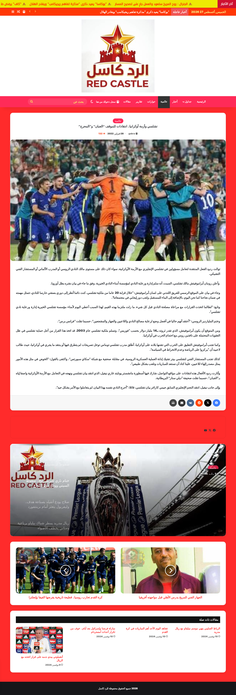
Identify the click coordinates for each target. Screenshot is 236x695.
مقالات (127, 101)
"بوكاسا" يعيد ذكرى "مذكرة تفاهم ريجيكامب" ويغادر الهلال (124, 4)
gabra (132, 133)
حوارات (151, 101)
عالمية (164, 101)
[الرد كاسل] (118, 55)
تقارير (139, 101)
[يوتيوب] (205, 430)
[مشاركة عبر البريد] (181, 403)
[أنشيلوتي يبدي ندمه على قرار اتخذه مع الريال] (39, 640)
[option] (118, 490)
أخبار (175, 101)
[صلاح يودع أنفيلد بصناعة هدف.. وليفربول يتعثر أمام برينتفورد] (118, 490)
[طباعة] (173, 403)
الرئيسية (201, 101)
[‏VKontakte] (190, 403)
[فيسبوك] (216, 403)
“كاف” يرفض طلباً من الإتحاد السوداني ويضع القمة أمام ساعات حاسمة (127, 12)
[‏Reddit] (199, 403)
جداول (188, 101)
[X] (207, 403)
